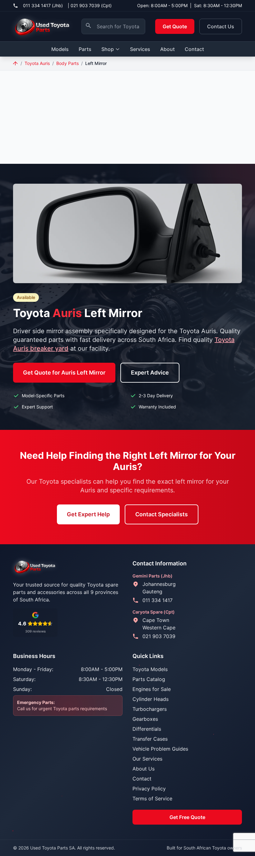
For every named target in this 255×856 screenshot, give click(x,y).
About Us (143, 769)
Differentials (146, 729)
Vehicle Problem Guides (160, 749)
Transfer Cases (150, 739)
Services (140, 49)
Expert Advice (150, 372)
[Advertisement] (127, 117)
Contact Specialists (161, 514)
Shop (107, 49)
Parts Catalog (148, 679)
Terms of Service (152, 798)
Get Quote (175, 26)
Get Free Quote (187, 817)
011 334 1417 (157, 600)
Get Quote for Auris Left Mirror (64, 372)
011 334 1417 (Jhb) (43, 5)
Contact (194, 49)
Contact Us (220, 26)
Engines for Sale (151, 689)
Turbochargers (149, 709)
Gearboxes (145, 719)
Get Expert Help (88, 514)
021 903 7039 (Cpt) (91, 5)
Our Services (147, 759)
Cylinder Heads (150, 699)
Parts (85, 49)
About (167, 49)
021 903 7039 (158, 636)
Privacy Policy (149, 788)
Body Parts (67, 63)
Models (60, 49)
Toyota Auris (37, 63)
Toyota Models (150, 669)
